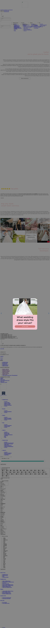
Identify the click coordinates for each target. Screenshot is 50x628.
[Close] (36, 300)
